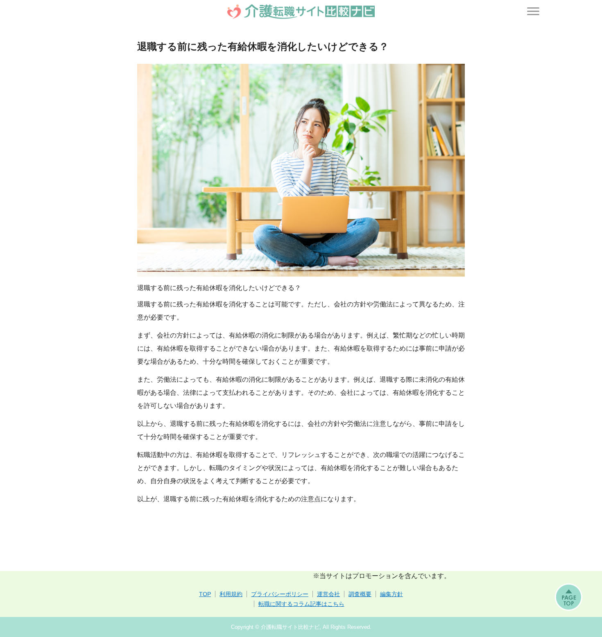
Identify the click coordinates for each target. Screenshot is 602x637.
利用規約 (231, 594)
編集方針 (391, 594)
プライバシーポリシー (279, 594)
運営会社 (328, 594)
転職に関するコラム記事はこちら (301, 604)
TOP (205, 594)
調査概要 (360, 594)
